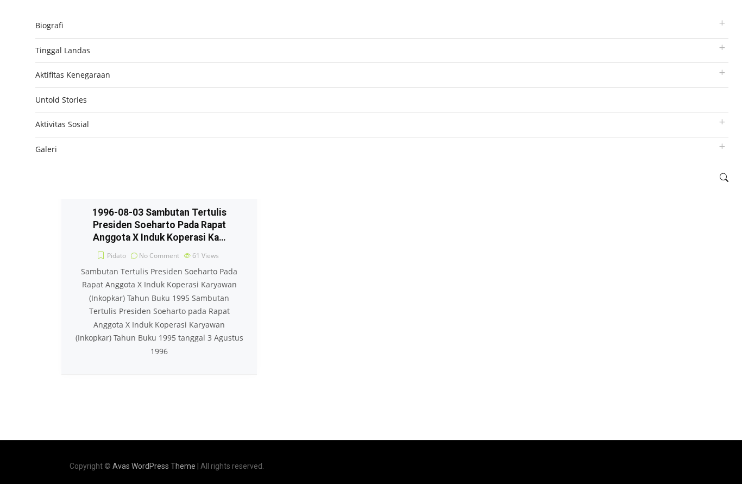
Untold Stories (61, 100)
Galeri (46, 149)
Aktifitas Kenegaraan (72, 75)
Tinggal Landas (62, 50)
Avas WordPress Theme (154, 466)
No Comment (159, 255)
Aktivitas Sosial (62, 124)
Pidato (116, 255)
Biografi (49, 25)
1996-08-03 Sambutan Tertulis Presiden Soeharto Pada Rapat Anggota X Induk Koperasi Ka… (159, 225)
